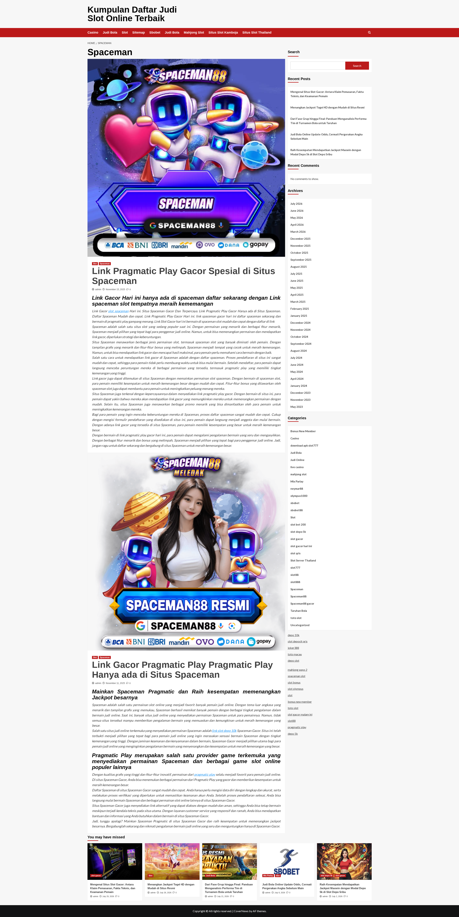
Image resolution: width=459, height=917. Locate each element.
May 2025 (296, 287)
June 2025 (296, 280)
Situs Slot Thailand (256, 32)
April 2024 (297, 378)
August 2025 (298, 266)
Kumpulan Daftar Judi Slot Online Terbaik (132, 14)
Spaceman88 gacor (302, 603)
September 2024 (300, 343)
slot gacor (296, 538)
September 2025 (300, 259)
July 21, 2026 (223, 896)
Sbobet (154, 32)
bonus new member (300, 701)
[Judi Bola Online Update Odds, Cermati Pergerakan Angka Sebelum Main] (287, 861)
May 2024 (296, 371)
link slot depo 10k (224, 731)
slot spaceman (118, 311)
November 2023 (300, 399)
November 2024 (300, 329)
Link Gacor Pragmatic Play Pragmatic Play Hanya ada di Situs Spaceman (182, 670)
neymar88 (296, 488)
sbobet (294, 502)
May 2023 (296, 406)
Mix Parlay (296, 481)
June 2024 (296, 364)
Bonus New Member (303, 431)
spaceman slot (296, 676)
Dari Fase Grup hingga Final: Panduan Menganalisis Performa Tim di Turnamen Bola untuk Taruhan (328, 121)
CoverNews (241, 911)
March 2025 (298, 301)
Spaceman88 (298, 596)
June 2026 (296, 210)
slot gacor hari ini (301, 545)
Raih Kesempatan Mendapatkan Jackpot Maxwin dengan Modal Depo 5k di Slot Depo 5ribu (325, 152)
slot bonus (294, 682)
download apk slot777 (304, 445)
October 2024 (299, 336)
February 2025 (299, 308)
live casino (297, 466)
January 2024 (298, 385)
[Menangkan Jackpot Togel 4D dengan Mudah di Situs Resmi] (172, 861)
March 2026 (298, 231)
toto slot (296, 617)
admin (98, 289)
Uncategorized (299, 624)
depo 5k (293, 733)
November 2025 (300, 245)
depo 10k (293, 635)
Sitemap (138, 32)
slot (290, 695)
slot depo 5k (298, 531)
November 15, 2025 (115, 289)
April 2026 (297, 224)
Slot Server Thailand (303, 560)
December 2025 (300, 238)
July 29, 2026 (108, 896)
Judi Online (297, 459)
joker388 (293, 647)
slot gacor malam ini (300, 714)
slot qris (295, 553)
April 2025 (297, 294)
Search (294, 52)
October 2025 (299, 252)
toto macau (295, 654)
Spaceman (105, 264)
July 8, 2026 (280, 893)
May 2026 (296, 217)
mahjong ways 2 (297, 669)
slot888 (295, 581)
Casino (92, 32)
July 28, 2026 (165, 893)
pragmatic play (204, 774)
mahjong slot (298, 474)
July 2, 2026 (337, 896)
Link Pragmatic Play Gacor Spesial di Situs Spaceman (183, 276)
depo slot (293, 660)
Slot (125, 32)
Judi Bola (110, 32)
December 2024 (300, 322)
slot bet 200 (298, 524)
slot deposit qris (297, 641)
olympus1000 (298, 495)
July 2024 (296, 357)
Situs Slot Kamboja (223, 32)
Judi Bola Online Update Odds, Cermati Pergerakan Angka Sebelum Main (326, 136)
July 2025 (296, 273)
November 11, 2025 (115, 683)
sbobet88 (296, 510)
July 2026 (296, 203)
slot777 (295, 567)
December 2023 (300, 392)
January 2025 (298, 315)
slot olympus (295, 688)
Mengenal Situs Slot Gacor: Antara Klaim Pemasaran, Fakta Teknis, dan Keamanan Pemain (327, 94)
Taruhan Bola (298, 610)
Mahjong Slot (194, 32)
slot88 (294, 574)
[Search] (369, 32)
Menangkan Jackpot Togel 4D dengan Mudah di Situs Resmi (327, 107)
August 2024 (298, 350)
